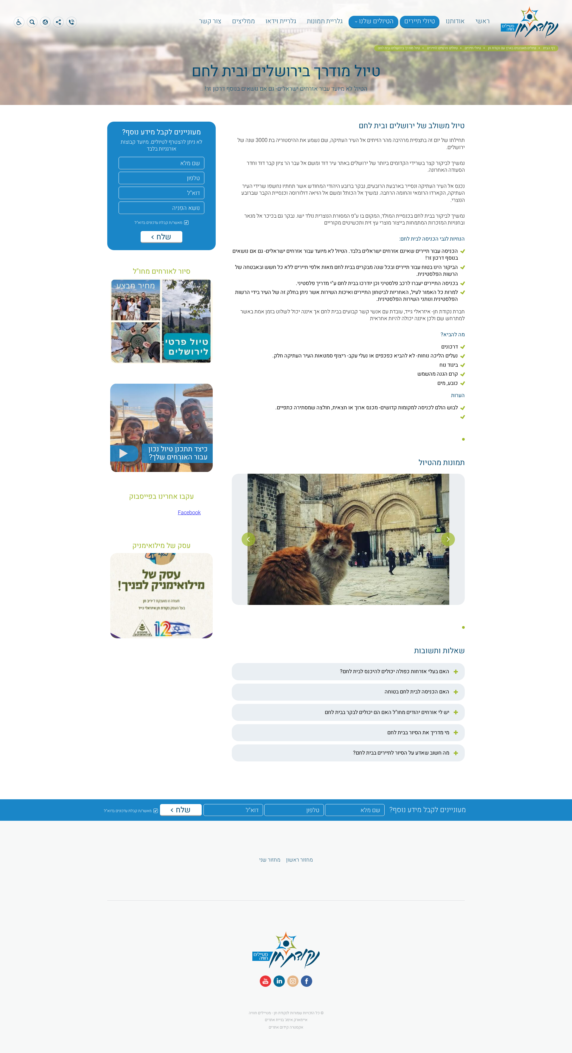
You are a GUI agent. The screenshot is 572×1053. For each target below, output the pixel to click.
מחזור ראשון (299, 860)
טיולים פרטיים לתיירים (442, 48)
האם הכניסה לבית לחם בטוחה (417, 692)
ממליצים (243, 21)
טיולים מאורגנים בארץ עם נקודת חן (512, 48)
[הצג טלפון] (71, 22)
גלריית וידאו (280, 21)
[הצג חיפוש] (32, 22)
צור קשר (210, 21)
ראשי (482, 21)
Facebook (189, 513)
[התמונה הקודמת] (448, 539)
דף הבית (549, 48)
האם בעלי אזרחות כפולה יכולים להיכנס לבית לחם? (394, 672)
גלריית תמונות (325, 21)
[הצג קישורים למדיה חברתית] (58, 22)
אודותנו (455, 21)
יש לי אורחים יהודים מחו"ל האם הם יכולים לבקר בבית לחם (387, 713)
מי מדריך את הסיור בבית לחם (418, 733)
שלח (163, 237)
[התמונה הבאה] (248, 539)
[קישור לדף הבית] (529, 34)
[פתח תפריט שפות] (19, 22)
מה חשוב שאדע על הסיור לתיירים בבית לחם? (401, 753)
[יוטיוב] (265, 981)
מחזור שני (269, 860)
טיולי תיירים (419, 21)
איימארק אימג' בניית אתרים (286, 1019)
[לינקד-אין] (279, 981)
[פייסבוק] (306, 981)
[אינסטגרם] (293, 981)
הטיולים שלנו (376, 21)
